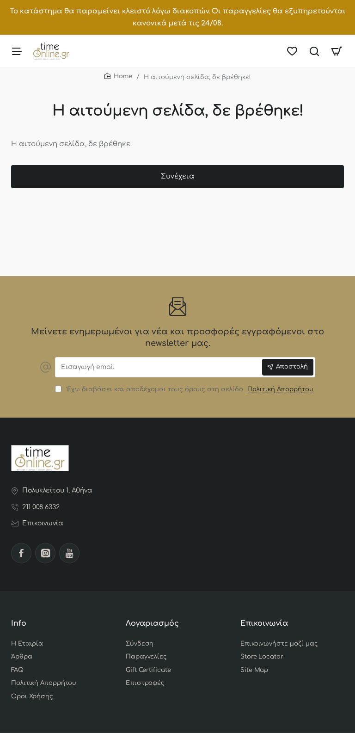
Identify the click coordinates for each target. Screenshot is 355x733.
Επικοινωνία (264, 623)
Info (18, 623)
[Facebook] (21, 553)
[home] (118, 76)
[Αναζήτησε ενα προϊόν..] (314, 51)
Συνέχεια (178, 176)
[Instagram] (45, 553)
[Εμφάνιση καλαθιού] (336, 51)
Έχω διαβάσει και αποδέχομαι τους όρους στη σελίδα (188, 389)
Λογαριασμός (152, 623)
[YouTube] (69, 553)
